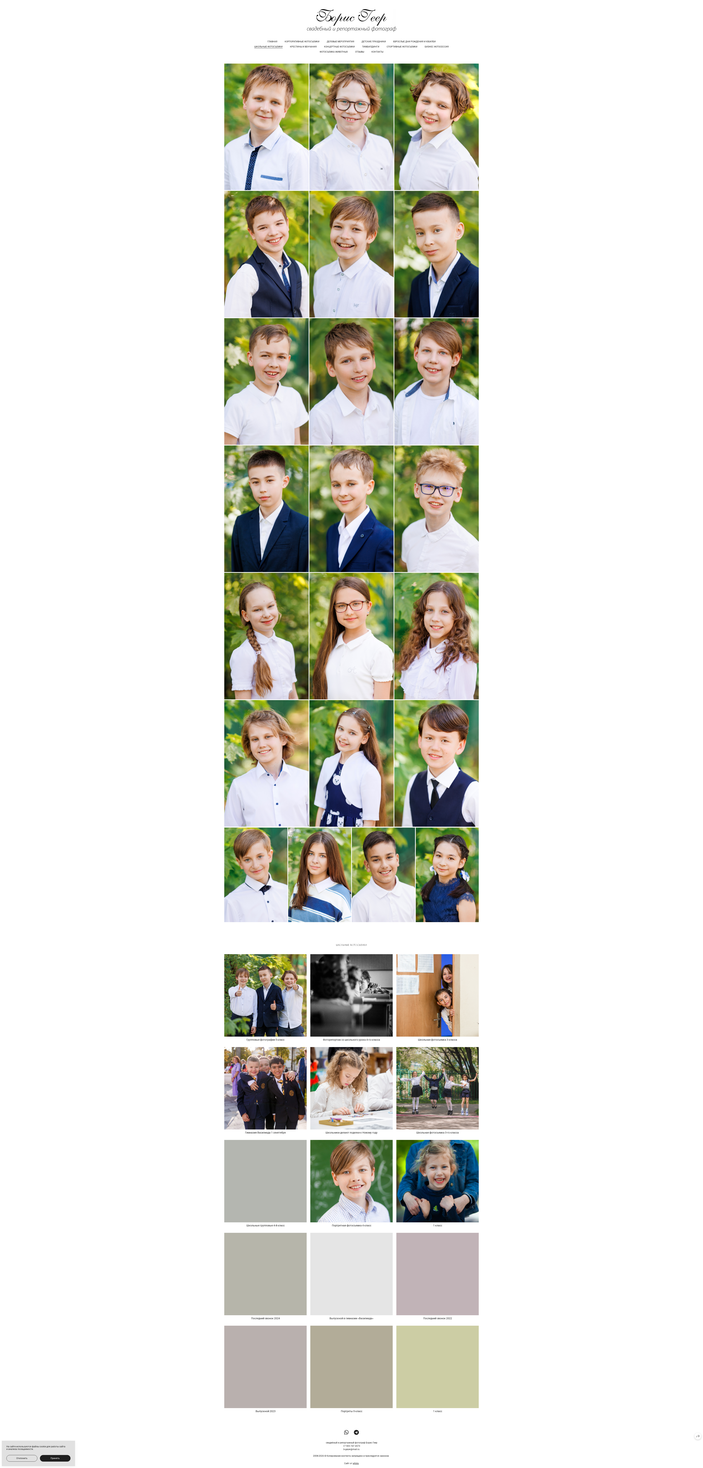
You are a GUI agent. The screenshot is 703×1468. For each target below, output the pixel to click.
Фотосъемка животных (334, 52)
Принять (55, 1458)
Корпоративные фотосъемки (302, 41)
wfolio (356, 1463)
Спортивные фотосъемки (402, 46)
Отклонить (21, 1458)
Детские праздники (374, 41)
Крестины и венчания (303, 46)
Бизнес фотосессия (437, 46)
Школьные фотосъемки (268, 46)
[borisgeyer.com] (351, 20)
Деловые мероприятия (340, 41)
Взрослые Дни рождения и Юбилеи (414, 41)
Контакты (377, 52)
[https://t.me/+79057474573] (356, 1433)
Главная (272, 41)
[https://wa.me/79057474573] (346, 1433)
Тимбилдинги (370, 46)
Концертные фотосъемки (339, 46)
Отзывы (359, 52)
